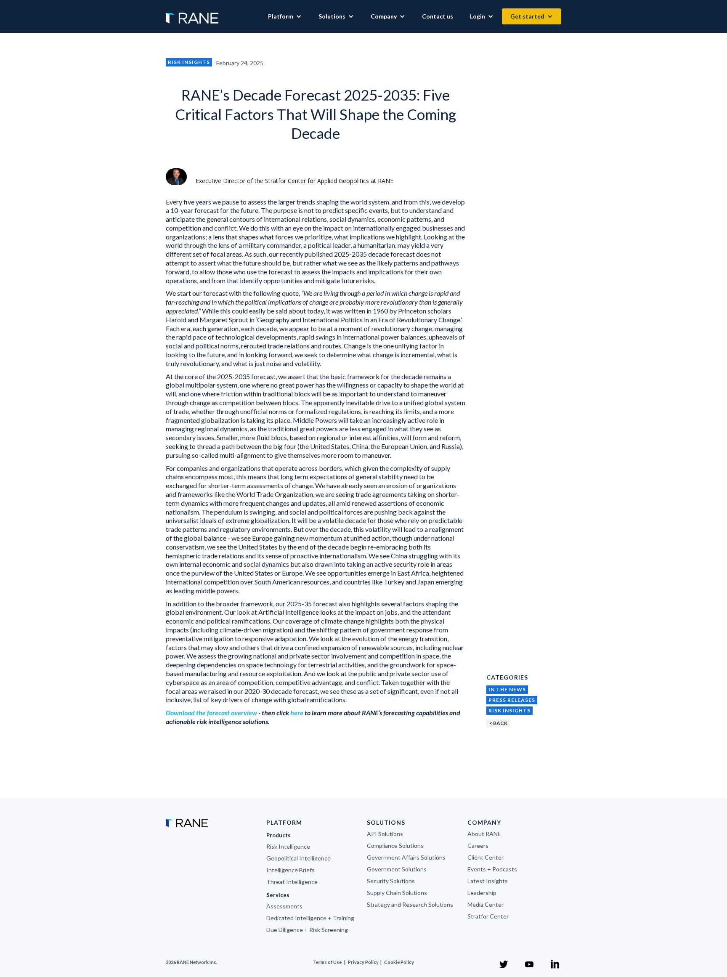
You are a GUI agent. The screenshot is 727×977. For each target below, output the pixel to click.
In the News (507, 689)
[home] (192, 14)
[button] (285, 16)
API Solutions (385, 833)
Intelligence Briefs (290, 869)
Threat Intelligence (292, 881)
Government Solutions (397, 869)
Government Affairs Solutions (406, 857)
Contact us (437, 16)
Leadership (481, 892)
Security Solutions (391, 880)
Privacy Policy (363, 962)
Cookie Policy (399, 962)
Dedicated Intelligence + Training (310, 917)
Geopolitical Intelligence (298, 858)
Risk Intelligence (288, 846)
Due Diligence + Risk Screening (307, 929)
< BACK (498, 723)
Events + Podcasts (492, 869)
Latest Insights (487, 880)
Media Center (485, 904)
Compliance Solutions (395, 845)
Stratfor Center (488, 916)
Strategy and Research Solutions (410, 904)
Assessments (284, 906)
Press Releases (511, 700)
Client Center (485, 857)
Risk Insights (189, 62)
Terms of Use (327, 962)
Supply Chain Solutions (397, 892)
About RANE (484, 833)
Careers (477, 845)
